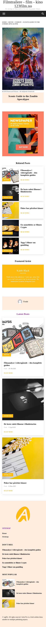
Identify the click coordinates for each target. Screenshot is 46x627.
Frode (25, 301)
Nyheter (7, 197)
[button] (43, 14)
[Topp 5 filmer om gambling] (10, 246)
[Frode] (20, 301)
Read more (25, 180)
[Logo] (23, 514)
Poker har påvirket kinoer (32, 208)
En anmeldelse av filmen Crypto (14, 563)
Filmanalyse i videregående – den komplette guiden (29, 172)
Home (4, 22)
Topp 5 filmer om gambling (12, 567)
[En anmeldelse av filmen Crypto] (10, 228)
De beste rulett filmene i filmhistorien (31, 190)
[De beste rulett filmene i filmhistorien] (10, 192)
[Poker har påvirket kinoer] (10, 210)
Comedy (18, 22)
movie (10, 22)
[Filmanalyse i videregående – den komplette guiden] (10, 174)
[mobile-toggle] (3, 14)
